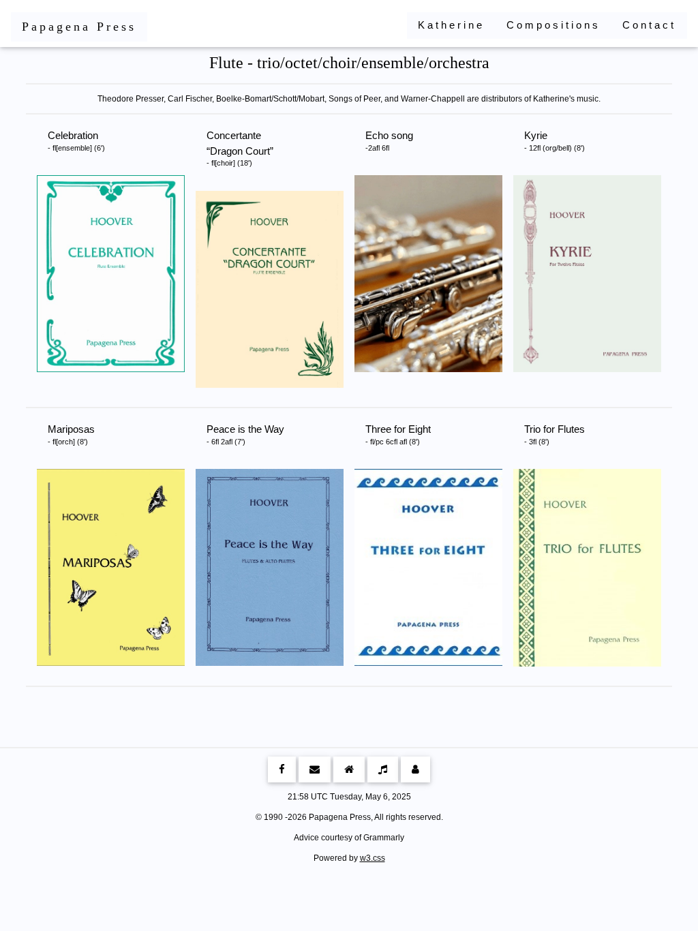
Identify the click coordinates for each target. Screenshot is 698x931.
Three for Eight (398, 434)
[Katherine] (349, 770)
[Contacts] (415, 770)
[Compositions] (382, 770)
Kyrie (554, 140)
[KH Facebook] (282, 770)
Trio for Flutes (554, 434)
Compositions (553, 25)
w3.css (372, 858)
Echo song (389, 140)
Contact (649, 25)
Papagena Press (79, 26)
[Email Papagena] (315, 770)
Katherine (451, 25)
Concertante (238, 148)
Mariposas (71, 434)
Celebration (76, 140)
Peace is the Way (245, 434)
